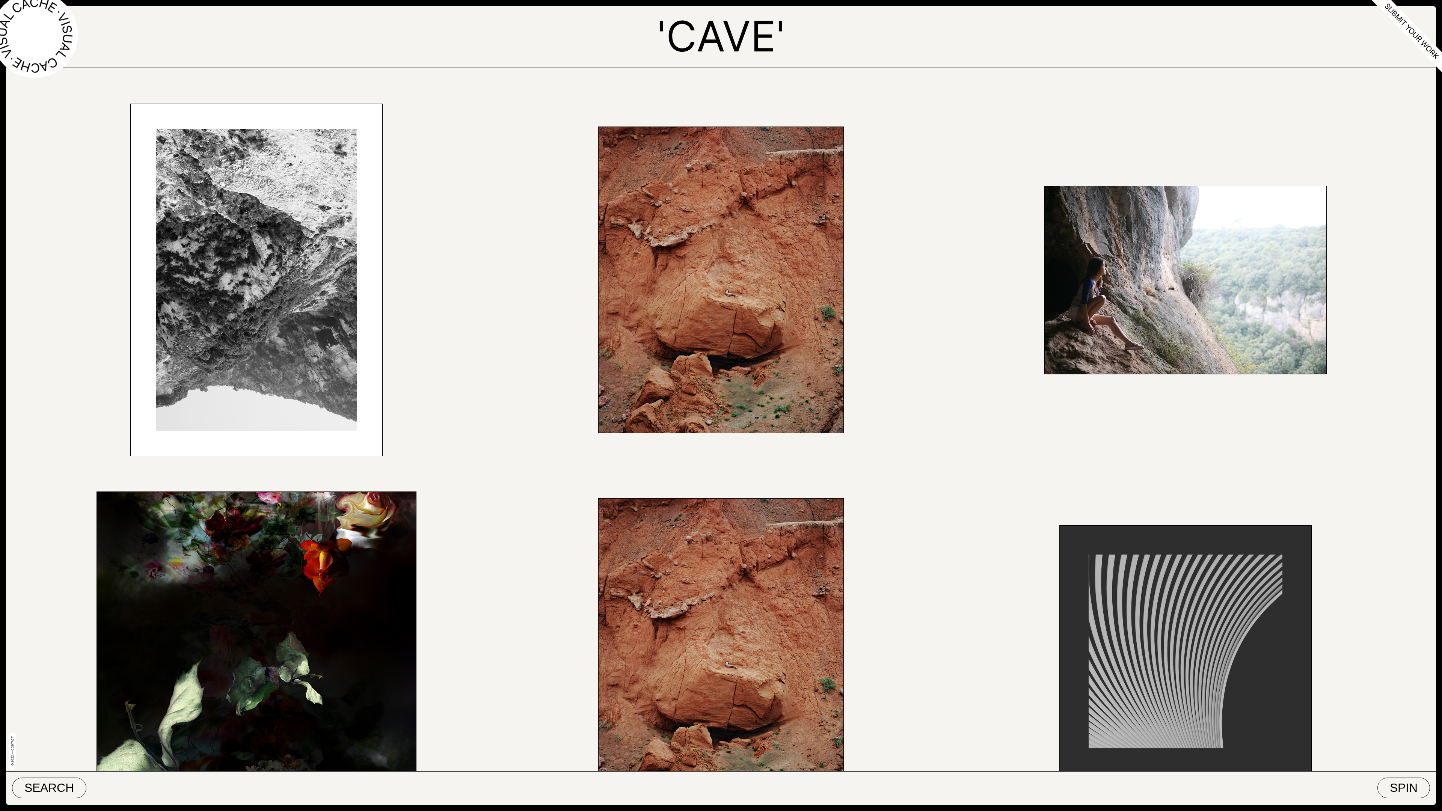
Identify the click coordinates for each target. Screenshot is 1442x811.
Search (49, 787)
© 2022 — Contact (12, 751)
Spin (1404, 787)
